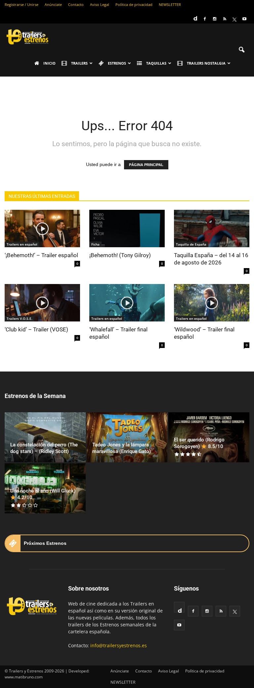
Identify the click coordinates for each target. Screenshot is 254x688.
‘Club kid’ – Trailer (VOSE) (36, 329)
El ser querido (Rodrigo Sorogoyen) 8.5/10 (199, 443)
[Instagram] (215, 19)
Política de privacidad (133, 4)
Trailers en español (22, 244)
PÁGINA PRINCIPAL (146, 165)
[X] (234, 19)
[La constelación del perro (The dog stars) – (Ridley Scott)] (45, 437)
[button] (241, 50)
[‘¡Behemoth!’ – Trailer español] (42, 228)
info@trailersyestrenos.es (118, 645)
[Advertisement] (127, 91)
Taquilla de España (191, 244)
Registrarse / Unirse (21, 4)
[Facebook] (205, 19)
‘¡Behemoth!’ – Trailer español (41, 255)
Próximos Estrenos (45, 543)
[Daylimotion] (195, 16)
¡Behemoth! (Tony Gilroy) (120, 255)
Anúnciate (53, 4)
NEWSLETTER (170, 4)
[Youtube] (244, 19)
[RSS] (225, 19)
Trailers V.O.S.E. (19, 318)
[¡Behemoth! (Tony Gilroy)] (127, 228)
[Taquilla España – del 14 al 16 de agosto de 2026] (211, 228)
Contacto (76, 4)
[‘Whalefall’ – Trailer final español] (127, 302)
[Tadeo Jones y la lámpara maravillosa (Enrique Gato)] (127, 437)
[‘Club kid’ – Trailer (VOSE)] (42, 302)
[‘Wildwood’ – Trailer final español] (211, 302)
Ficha (95, 244)
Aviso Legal (99, 4)
